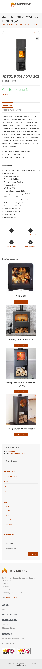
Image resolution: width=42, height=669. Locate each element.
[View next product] (38, 32)
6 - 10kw (8, 515)
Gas (5, 486)
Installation (9, 619)
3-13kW (8, 506)
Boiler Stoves (8, 466)
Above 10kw (9, 520)
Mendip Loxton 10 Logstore (21, 339)
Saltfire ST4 (21, 296)
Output (6, 502)
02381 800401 (11, 451)
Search (33, 554)
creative (21, 665)
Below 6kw (9, 524)
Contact (7, 633)
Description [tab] (7, 105)
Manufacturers (9, 497)
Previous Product (10, 33)
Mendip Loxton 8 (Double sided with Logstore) (21, 384)
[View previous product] (3, 32)
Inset (6, 492)
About (6, 604)
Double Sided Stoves (11, 476)
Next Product (32, 33)
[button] (37, 38)
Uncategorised (9, 534)
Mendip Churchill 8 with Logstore (20, 428)
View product (21, 302)
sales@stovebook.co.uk (16, 453)
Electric (7, 481)
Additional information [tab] (12, 110)
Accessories (9, 614)
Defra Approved (9, 471)
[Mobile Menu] (21, 10)
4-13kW (8, 511)
